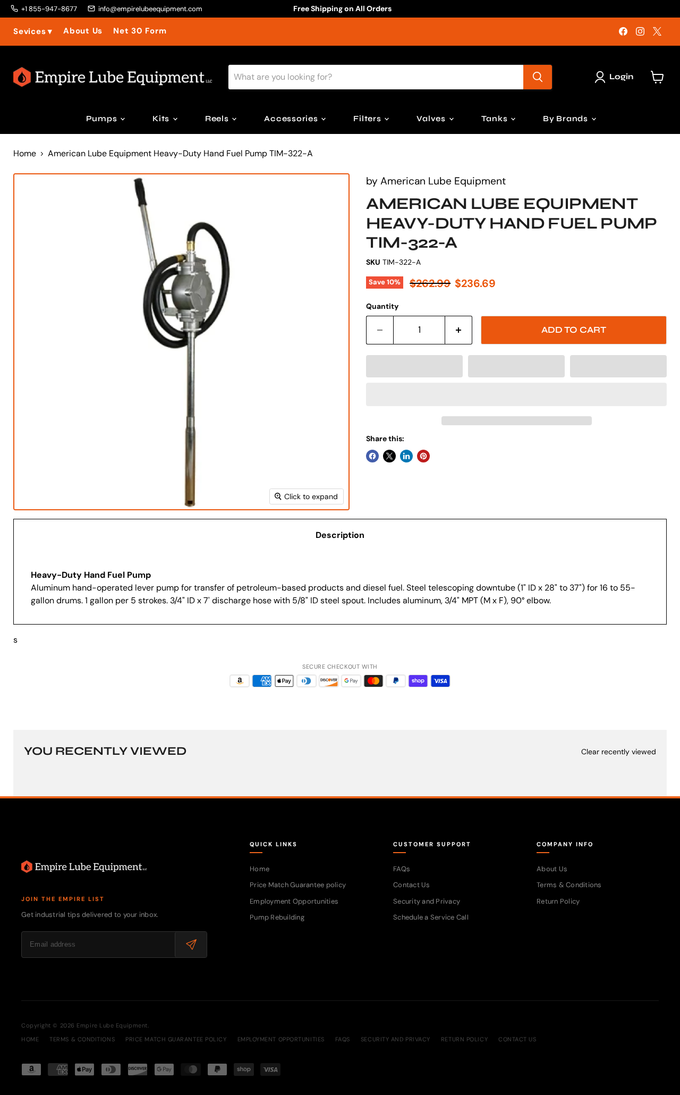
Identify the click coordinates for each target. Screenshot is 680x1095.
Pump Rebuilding (277, 917)
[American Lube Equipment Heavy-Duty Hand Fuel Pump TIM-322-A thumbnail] (33, 541)
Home (24, 153)
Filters (368, 118)
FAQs (401, 868)
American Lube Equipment (443, 181)
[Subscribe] (191, 944)
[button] (414, 366)
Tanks (495, 118)
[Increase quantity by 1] (458, 330)
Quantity (382, 306)
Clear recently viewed (618, 751)
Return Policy (558, 901)
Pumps (103, 118)
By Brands (566, 118)
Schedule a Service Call (431, 917)
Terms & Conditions (569, 884)
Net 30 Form (139, 31)
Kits (162, 118)
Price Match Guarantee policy (298, 884)
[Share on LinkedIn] (406, 456)
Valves (431, 118)
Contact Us (411, 884)
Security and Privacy (426, 901)
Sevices (33, 31)
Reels (218, 118)
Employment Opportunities (294, 901)
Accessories (292, 118)
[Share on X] (389, 456)
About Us (83, 31)
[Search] (537, 77)
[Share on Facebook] (372, 456)
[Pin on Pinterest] (423, 456)
